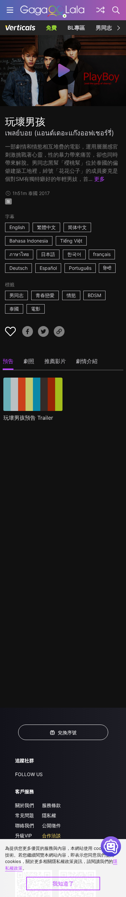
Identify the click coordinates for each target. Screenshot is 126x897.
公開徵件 (51, 825)
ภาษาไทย (19, 254)
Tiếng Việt (71, 241)
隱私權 (49, 815)
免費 (51, 27)
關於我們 (24, 805)
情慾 (71, 295)
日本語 (48, 254)
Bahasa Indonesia (28, 241)
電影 (35, 309)
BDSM (94, 295)
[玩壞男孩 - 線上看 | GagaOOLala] (52, 10)
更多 (99, 178)
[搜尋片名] (116, 10)
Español (48, 268)
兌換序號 (67, 732)
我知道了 (63, 883)
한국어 (74, 254)
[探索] (100, 10)
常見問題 (24, 815)
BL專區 (76, 27)
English (17, 227)
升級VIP (23, 835)
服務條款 (51, 805)
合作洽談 (51, 835)
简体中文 (77, 227)
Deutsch (18, 268)
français (102, 254)
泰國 (14, 309)
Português (80, 268)
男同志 (104, 27)
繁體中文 (46, 227)
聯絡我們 (24, 825)
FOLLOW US (29, 774)
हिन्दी (107, 268)
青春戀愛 (45, 295)
